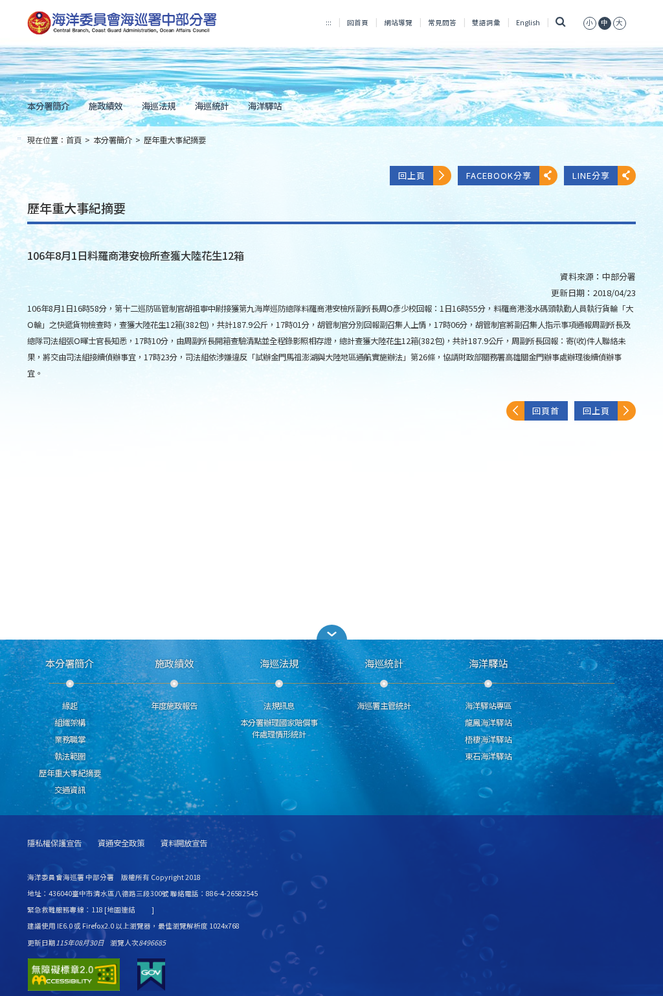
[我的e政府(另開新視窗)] (151, 974)
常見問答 (442, 22)
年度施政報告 (174, 706)
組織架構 (69, 722)
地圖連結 (121, 909)
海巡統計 (212, 105)
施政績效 (105, 105)
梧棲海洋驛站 (488, 739)
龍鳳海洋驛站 (488, 722)
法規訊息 (279, 706)
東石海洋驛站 (488, 756)
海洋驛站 (265, 105)
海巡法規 (158, 105)
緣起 (70, 706)
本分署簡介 (48, 105)
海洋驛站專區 (488, 706)
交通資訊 (69, 790)
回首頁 (357, 22)
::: (329, 22)
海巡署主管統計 (384, 706)
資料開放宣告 (184, 843)
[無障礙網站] (74, 974)
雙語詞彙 (486, 22)
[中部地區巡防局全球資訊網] (122, 23)
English (528, 22)
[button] (331, 632)
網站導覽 (398, 22)
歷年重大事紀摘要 (175, 140)
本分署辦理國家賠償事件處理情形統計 (279, 728)
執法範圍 (69, 756)
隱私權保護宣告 (54, 843)
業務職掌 (69, 739)
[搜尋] (560, 22)
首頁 (74, 140)
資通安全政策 (121, 843)
